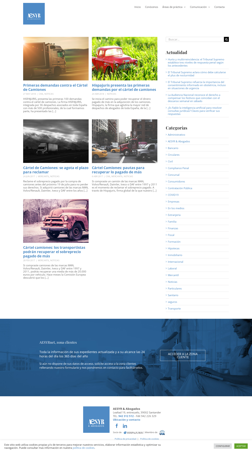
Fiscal (171, 234)
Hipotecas (173, 248)
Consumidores (176, 181)
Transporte (174, 308)
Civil (41, 93)
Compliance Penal (178, 168)
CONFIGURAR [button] (223, 446)
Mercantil (43, 176)
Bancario (173, 148)
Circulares (173, 154)
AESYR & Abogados (179, 141)
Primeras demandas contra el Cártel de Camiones (55, 87)
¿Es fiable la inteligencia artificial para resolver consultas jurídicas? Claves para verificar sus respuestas (195, 111)
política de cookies (83, 447)
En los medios (176, 208)
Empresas (173, 201)
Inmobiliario (175, 255)
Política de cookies (149, 438)
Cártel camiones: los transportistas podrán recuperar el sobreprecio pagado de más (54, 251)
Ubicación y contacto (126, 419)
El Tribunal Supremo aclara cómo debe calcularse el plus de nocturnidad (197, 73)
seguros (172, 301)
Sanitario (173, 295)
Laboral (172, 268)
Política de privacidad (125, 438)
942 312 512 (126, 416)
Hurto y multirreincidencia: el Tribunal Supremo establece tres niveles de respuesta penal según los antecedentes (196, 62)
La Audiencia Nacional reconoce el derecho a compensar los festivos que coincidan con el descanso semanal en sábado (194, 98)
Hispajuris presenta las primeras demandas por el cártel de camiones (124, 87)
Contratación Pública (180, 188)
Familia (172, 221)
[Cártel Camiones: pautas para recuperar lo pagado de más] (124, 141)
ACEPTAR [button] (241, 446)
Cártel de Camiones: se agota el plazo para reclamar (55, 169)
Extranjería (174, 214)
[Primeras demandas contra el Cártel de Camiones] (56, 58)
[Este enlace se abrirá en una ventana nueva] (133, 432)
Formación (174, 241)
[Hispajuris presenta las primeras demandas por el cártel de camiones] (124, 58)
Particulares (175, 288)
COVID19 (173, 194)
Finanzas (173, 228)
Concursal (173, 174)
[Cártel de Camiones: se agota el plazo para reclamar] (56, 141)
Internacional (175, 261)
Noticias (49, 93)
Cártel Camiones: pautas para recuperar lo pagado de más (118, 169)
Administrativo (176, 134)
